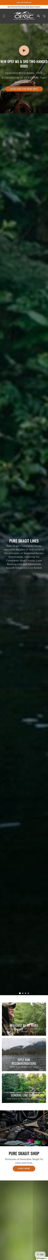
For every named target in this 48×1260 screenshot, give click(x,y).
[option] (24, 554)
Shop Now (24, 1168)
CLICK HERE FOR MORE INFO (24, 89)
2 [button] (22, 993)
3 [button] (25, 993)
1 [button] (20, 993)
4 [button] (28, 993)
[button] (4, 16)
